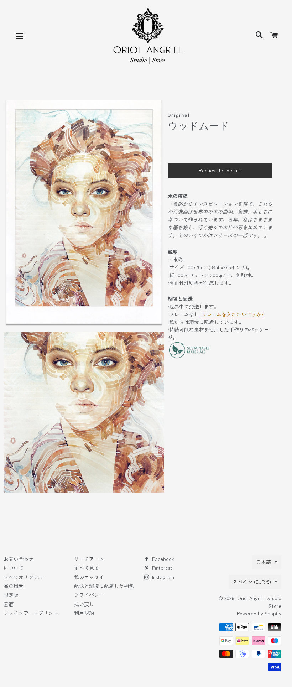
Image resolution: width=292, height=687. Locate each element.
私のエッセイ (89, 577)
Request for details (220, 170)
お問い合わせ (18, 558)
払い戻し (84, 604)
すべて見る (86, 567)
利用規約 (84, 612)
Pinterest (161, 567)
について (14, 567)
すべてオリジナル (23, 577)
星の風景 (14, 585)
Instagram (162, 577)
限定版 (11, 594)
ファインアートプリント (31, 612)
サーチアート (89, 558)
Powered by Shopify (259, 613)
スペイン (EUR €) (252, 581)
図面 (9, 604)
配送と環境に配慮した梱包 (104, 585)
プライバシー (89, 594)
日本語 (263, 562)
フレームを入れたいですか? (233, 314)
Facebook (162, 558)
